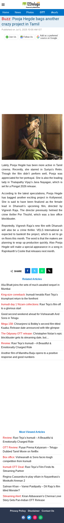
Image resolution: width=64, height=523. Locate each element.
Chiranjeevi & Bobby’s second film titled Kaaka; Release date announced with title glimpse (30, 325)
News (18, 12)
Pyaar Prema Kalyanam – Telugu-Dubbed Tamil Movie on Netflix (30, 449)
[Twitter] (29, 517)
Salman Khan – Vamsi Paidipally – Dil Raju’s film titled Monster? (31, 488)
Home (5, 12)
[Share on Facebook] (27, 270)
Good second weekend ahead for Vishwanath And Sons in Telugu (30, 316)
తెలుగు (54, 12)
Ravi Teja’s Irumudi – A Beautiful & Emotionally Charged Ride (26, 345)
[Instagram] (35, 517)
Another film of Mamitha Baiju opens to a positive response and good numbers (29, 355)
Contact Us (48, 510)
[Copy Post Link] (49, 270)
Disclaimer (34, 510)
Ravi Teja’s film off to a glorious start (31, 306)
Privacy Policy (18, 510)
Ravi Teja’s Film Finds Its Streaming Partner (28, 469)
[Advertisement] (32, 78)
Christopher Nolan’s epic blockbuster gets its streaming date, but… (31, 335)
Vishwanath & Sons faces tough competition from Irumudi (28, 459)
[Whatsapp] (40, 517)
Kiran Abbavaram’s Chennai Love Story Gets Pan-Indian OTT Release (32, 498)
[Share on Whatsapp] (42, 270)
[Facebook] (23, 517)
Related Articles (32, 279)
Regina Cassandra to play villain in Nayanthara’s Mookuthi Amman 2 (31, 478)
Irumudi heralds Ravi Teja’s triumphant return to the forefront (29, 296)
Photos (30, 12)
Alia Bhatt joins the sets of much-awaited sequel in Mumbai (30, 286)
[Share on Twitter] (35, 270)
